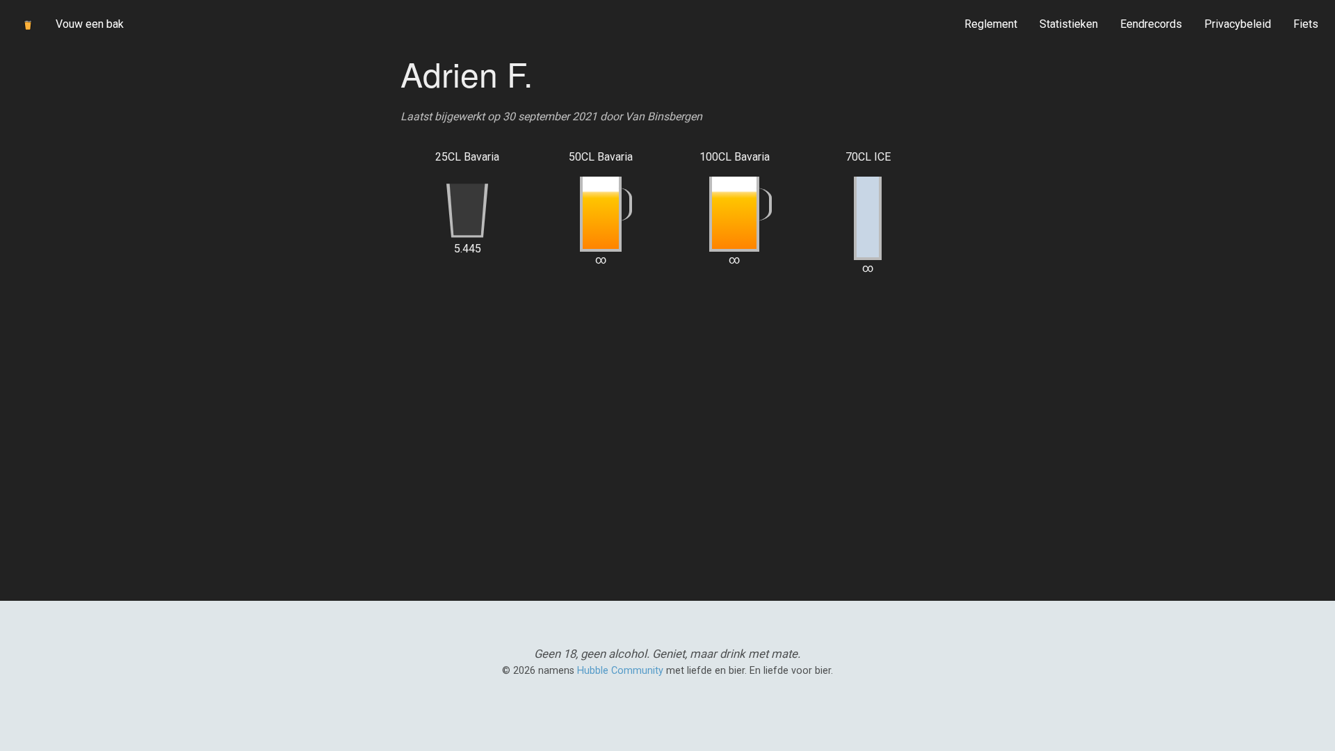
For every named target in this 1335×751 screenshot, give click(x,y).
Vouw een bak (90, 24)
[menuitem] (990, 24)
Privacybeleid (1237, 24)
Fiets (1305, 24)
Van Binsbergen (663, 116)
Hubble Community (620, 671)
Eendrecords (1151, 24)
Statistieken (1068, 24)
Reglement (990, 24)
